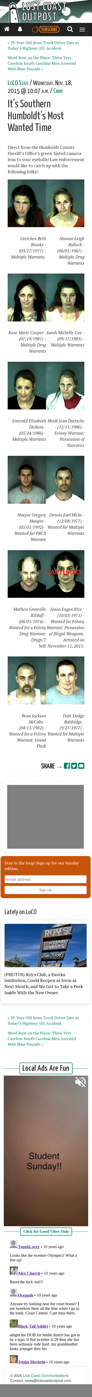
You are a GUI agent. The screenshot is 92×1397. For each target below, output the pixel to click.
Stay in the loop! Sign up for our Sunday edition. (42, 865)
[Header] (46, 11)
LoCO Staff (18, 83)
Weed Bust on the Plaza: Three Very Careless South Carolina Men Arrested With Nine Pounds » (42, 63)
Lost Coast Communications (45, 1375)
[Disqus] (46, 1301)
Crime (58, 91)
